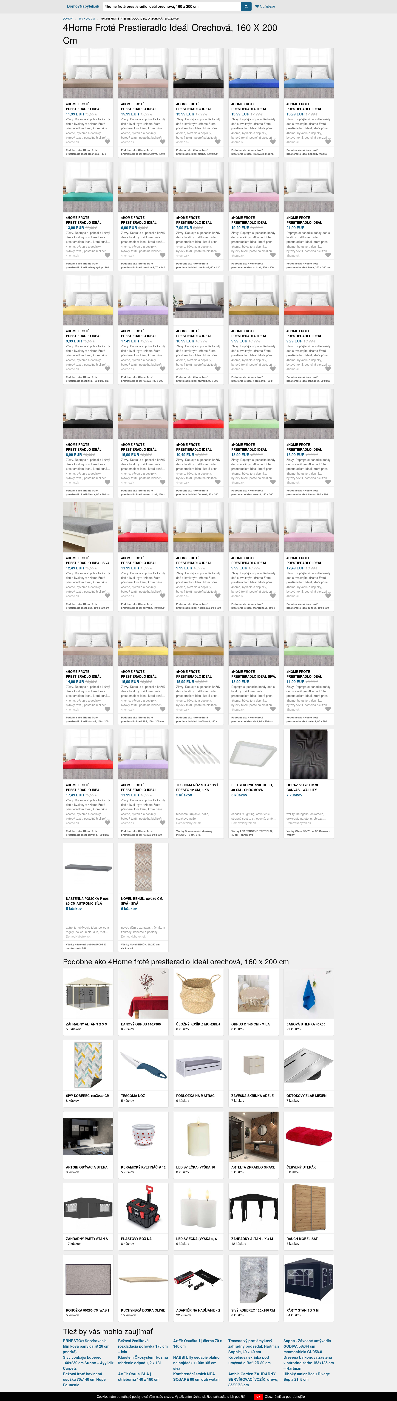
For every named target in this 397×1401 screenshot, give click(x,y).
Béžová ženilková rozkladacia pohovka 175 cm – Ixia (143, 1346)
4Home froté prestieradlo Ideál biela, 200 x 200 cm (304, 222)
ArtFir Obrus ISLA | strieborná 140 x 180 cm (138, 1376)
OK (258, 1396)
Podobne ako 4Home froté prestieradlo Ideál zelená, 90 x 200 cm (306, 721)
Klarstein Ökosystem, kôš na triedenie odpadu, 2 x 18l (143, 1360)
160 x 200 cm (87, 18)
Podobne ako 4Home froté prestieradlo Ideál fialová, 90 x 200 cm (141, 834)
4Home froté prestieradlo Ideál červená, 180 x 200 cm (85, 790)
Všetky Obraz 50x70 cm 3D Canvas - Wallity (308, 833)
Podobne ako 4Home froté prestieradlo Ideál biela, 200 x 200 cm (308, 265)
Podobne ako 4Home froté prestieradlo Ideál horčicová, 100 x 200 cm (251, 380)
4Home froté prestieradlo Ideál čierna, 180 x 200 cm (304, 449)
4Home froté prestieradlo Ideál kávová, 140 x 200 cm (84, 676)
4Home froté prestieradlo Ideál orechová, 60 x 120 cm (195, 222)
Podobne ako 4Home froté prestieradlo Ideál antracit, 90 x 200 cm (197, 380)
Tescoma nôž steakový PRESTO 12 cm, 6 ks (197, 787)
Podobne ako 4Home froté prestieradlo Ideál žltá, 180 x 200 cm (142, 719)
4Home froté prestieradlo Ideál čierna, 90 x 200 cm (84, 449)
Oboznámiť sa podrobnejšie (285, 1396)
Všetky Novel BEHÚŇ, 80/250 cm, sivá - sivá (140, 946)
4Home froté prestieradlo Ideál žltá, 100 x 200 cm (84, 336)
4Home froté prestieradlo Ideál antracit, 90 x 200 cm (194, 336)
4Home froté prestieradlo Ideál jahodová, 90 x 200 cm (305, 336)
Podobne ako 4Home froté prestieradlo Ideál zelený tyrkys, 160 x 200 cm (87, 267)
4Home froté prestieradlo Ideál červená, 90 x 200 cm (194, 449)
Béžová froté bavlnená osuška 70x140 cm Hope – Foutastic (86, 1379)
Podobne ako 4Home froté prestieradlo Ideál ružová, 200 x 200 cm (252, 267)
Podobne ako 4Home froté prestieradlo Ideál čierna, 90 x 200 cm (88, 492)
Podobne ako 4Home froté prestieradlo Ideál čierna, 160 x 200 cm (197, 153)
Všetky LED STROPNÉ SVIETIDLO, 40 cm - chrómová (252, 833)
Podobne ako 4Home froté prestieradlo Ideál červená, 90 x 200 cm (197, 494)
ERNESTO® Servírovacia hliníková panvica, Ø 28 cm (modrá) (86, 1346)
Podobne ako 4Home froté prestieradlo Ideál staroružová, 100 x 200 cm (253, 607)
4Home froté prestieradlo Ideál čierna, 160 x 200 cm (194, 109)
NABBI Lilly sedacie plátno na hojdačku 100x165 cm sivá (196, 1363)
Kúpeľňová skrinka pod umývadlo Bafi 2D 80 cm (249, 1360)
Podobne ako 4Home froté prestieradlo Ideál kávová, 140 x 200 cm (87, 721)
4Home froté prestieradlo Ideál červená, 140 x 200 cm (140, 563)
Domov (68, 18)
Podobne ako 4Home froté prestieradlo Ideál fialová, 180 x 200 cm (142, 380)
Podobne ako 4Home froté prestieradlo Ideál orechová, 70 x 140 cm (143, 267)
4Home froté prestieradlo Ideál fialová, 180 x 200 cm (139, 336)
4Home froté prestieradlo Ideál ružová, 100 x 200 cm (304, 563)
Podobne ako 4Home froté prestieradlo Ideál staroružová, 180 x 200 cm (143, 494)
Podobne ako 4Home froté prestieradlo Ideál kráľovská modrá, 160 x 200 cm (252, 153)
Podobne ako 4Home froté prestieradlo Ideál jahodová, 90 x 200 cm (308, 380)
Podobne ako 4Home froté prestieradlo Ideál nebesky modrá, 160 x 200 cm (306, 153)
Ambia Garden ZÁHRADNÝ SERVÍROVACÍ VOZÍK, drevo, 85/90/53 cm (253, 1379)
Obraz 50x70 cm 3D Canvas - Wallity (302, 787)
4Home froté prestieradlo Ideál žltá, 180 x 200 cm (139, 676)
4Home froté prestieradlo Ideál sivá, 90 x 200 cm (253, 676)
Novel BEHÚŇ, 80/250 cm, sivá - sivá (142, 901)
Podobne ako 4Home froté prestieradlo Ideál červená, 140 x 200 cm (142, 607)
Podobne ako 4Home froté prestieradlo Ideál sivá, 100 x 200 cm (87, 606)
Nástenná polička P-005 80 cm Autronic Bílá (87, 901)
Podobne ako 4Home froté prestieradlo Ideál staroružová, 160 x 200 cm (143, 153)
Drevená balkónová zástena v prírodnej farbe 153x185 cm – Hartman (309, 1363)
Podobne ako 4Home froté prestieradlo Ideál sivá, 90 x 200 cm (252, 719)
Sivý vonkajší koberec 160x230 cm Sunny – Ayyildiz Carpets (88, 1363)
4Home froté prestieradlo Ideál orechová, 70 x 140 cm (140, 222)
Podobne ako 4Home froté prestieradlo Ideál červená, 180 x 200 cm (87, 834)
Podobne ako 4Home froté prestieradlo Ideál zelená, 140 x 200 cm (252, 494)
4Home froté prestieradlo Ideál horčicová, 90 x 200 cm (196, 563)
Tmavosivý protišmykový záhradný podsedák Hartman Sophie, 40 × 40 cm (253, 1346)
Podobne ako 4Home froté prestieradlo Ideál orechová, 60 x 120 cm (198, 267)
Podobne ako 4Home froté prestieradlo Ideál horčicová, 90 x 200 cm (198, 607)
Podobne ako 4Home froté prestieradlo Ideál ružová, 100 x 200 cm (307, 607)
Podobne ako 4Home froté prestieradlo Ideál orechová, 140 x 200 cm (86, 153)
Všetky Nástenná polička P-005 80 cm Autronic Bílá (86, 946)
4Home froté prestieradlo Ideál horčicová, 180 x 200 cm (197, 676)
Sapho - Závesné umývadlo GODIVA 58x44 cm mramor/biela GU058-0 (307, 1346)
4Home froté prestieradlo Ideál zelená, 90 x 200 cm (304, 676)
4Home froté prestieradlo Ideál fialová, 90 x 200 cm (139, 790)
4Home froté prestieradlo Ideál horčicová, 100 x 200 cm (252, 336)
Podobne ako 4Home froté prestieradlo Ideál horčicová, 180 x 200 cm (196, 721)
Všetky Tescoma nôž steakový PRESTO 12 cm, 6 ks (194, 833)
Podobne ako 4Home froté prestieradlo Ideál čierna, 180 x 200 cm (307, 494)
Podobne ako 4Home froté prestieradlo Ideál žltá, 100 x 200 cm (87, 379)
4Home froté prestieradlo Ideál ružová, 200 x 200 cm (249, 222)
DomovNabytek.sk (83, 6)
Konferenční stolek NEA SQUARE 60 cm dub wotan (196, 1376)
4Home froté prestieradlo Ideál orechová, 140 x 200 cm (86, 109)
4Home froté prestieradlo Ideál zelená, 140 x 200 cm (249, 449)
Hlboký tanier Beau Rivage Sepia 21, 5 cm (307, 1376)
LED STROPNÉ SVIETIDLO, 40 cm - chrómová (252, 787)
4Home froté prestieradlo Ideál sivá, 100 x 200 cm (88, 563)
